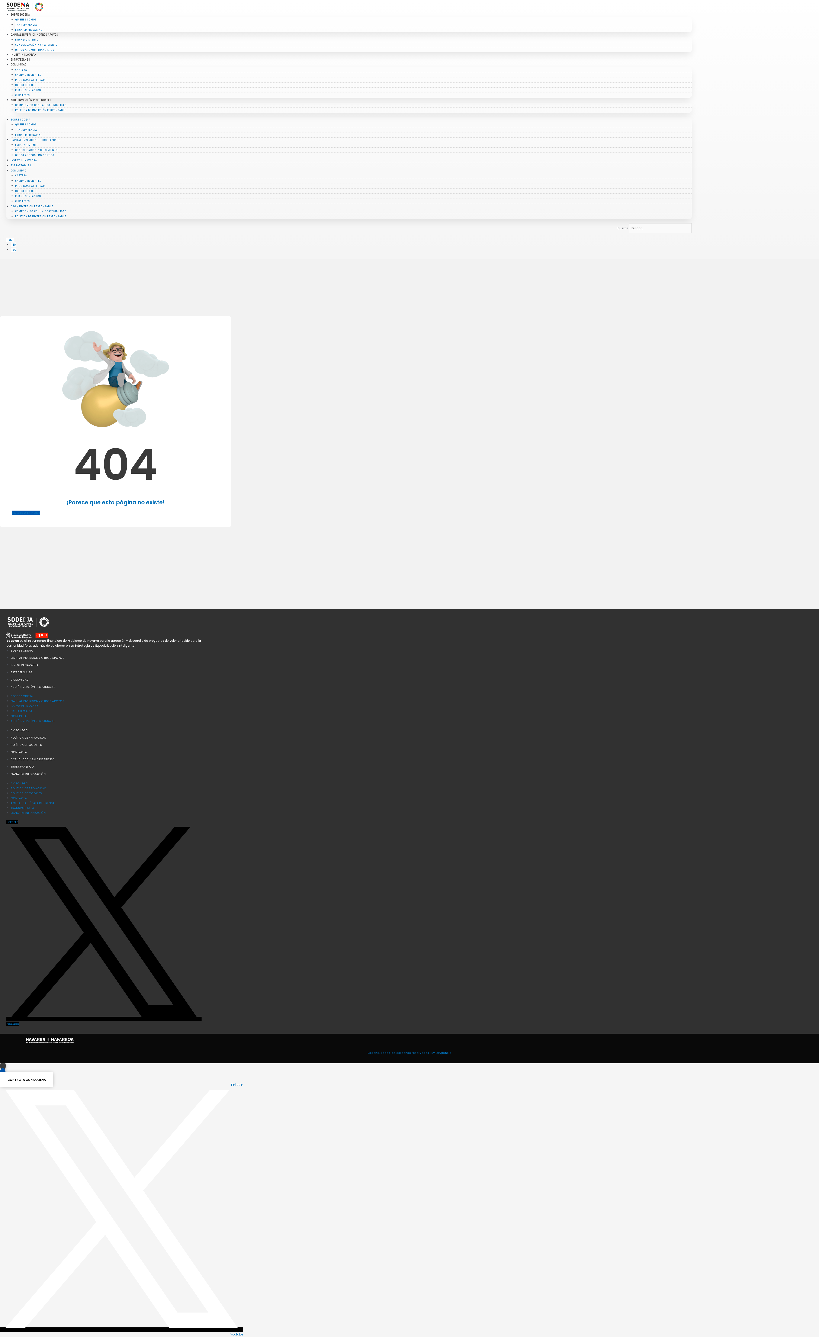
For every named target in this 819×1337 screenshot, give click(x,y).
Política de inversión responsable (40, 110)
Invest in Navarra (23, 54)
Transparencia (22, 767)
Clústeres (22, 95)
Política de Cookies (26, 745)
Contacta (19, 752)
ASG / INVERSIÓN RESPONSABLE (33, 687)
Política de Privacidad (28, 738)
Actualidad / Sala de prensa (33, 759)
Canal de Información (28, 774)
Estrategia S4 (20, 59)
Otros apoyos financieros (34, 49)
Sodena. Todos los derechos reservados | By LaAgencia (409, 1053)
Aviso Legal (20, 730)
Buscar (622, 228)
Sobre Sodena (22, 651)
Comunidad (20, 680)
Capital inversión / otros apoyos (37, 658)
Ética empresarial (28, 29)
